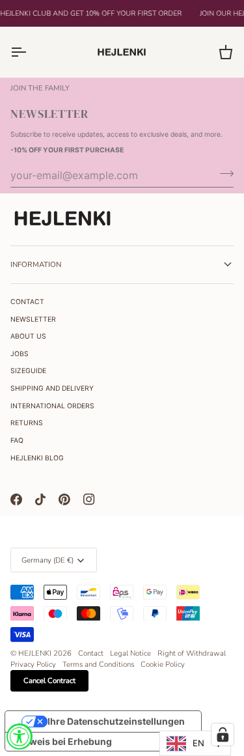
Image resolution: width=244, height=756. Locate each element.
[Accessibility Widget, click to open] (20, 736)
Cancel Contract (49, 680)
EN (198, 743)
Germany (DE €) (47, 560)
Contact (90, 653)
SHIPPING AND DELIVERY (52, 388)
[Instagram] (89, 499)
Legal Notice (130, 653)
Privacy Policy (33, 664)
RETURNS (26, 423)
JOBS (19, 354)
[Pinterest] (64, 499)
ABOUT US (28, 336)
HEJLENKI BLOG (37, 458)
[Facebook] (16, 499)
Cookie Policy (163, 664)
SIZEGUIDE (28, 371)
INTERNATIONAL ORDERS (52, 406)
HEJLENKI (34, 653)
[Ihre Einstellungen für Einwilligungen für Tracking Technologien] (222, 734)
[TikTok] (40, 499)
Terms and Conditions (98, 664)
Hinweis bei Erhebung (63, 741)
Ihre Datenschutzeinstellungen (116, 721)
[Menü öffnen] (29, 52)
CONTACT (27, 302)
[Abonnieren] (223, 173)
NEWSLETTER (33, 319)
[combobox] (195, 743)
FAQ (16, 440)
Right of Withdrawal (191, 653)
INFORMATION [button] (35, 264)
